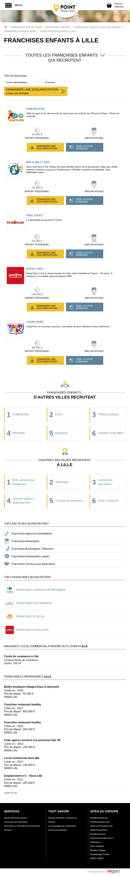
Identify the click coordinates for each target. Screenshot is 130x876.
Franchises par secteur (26, 27)
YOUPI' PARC (35, 322)
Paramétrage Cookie (99, 854)
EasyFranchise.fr (98, 834)
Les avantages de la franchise (62, 826)
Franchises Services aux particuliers (33, 564)
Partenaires (95, 842)
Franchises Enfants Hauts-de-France (97, 27)
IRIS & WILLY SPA (37, 162)
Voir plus (10, 793)
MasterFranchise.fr (98, 830)
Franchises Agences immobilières (32, 533)
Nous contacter (97, 846)
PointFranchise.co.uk (100, 822)
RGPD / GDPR (97, 858)
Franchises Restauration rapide (30, 556)
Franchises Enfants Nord (20, 31)
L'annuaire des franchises (16, 822)
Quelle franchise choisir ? (15, 818)
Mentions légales (98, 850)
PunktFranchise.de (98, 818)
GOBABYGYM (35, 108)
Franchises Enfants (57, 27)
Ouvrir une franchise (57, 830)
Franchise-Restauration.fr (102, 838)
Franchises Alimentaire (25, 541)
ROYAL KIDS (34, 268)
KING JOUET (34, 215)
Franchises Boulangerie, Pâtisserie (33, 548)
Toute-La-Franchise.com (101, 826)
